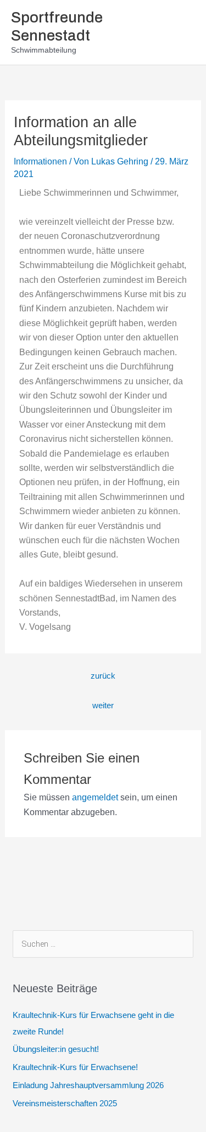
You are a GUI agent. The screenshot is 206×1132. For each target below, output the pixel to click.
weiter (103, 705)
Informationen (40, 161)
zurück (103, 676)
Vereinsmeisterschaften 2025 (65, 1103)
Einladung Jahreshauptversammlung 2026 (88, 1085)
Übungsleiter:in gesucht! (56, 1049)
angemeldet (95, 797)
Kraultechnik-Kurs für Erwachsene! (75, 1067)
